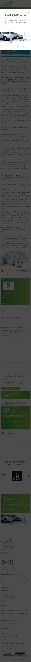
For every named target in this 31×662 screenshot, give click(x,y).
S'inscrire (20, 47)
